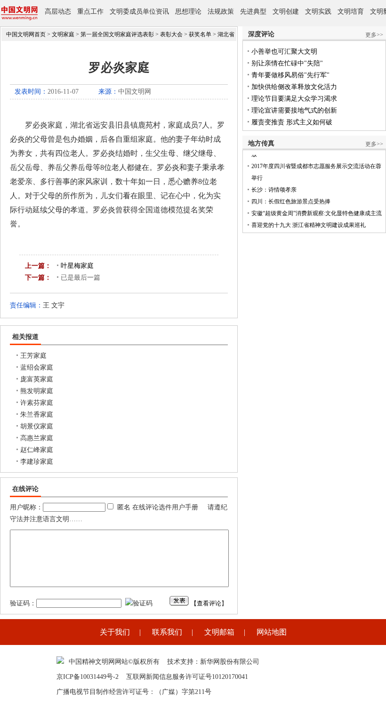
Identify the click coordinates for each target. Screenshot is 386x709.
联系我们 (167, 632)
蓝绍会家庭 (36, 367)
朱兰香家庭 (36, 414)
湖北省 (225, 34)
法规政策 (221, 11)
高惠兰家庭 (36, 438)
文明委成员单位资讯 (139, 11)
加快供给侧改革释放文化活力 (294, 86)
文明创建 (286, 11)
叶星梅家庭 (77, 265)
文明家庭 (63, 34)
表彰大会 (171, 34)
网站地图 (272, 632)
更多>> (374, 35)
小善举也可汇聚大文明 (284, 51)
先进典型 (253, 11)
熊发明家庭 (36, 391)
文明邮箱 (219, 632)
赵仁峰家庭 (36, 449)
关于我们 (115, 632)
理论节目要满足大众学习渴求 (294, 98)
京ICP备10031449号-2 (87, 676)
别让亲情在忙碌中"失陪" (287, 63)
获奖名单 (200, 34)
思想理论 (188, 11)
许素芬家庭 (36, 402)
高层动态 (58, 11)
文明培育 (351, 11)
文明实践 (318, 11)
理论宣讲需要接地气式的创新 (294, 110)
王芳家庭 (33, 355)
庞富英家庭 (36, 379)
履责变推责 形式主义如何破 (291, 122)
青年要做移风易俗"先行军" (290, 75)
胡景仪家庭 (36, 426)
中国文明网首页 (26, 34)
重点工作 (90, 11)
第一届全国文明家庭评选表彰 (117, 34)
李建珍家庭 (36, 461)
